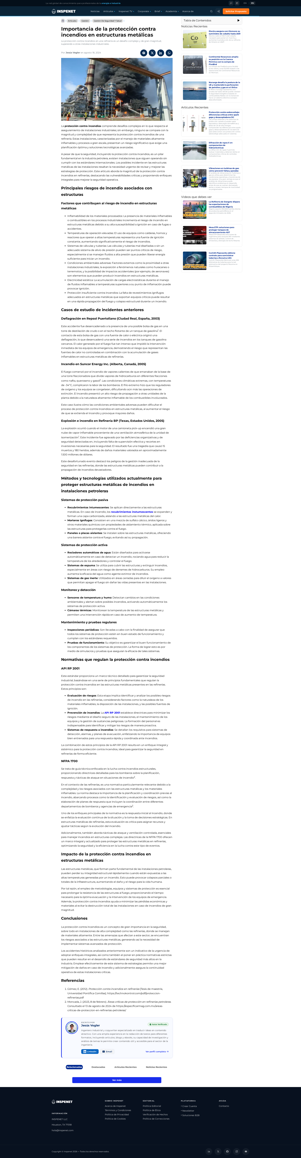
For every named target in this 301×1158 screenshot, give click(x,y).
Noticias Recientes (156, 1067)
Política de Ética (152, 1110)
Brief (157, 11)
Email (109, 1051)
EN (245, 3)
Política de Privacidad (117, 1114)
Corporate (143, 11)
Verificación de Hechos (155, 1114)
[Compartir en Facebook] (143, 52)
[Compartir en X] (152, 52)
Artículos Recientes (125, 1067)
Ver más (116, 1080)
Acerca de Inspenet (115, 1106)
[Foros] (231, 3)
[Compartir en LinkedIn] (160, 52)
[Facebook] (227, 1151)
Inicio (63, 21)
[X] (218, 1151)
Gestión (85, 21)
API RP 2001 (112, 712)
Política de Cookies (115, 1118)
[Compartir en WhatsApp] (169, 52)
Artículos (108, 11)
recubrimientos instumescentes (132, 511)
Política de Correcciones (156, 1118)
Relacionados (74, 1067)
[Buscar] (211, 11)
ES (252, 3)
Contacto (224, 1106)
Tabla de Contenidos (197, 20)
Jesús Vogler (73, 52)
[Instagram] (236, 1151)
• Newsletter (187, 1110)
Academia (171, 11)
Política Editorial (152, 1106)
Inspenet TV (125, 11)
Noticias (95, 11)
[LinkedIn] (208, 1151)
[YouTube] (245, 1151)
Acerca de (188, 11)
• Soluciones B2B (190, 1115)
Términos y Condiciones (118, 1110)
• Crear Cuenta (189, 1106)
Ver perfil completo (156, 1051)
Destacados (98, 1067)
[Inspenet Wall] (237, 3)
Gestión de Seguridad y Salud (107, 21)
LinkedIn (91, 1051)
